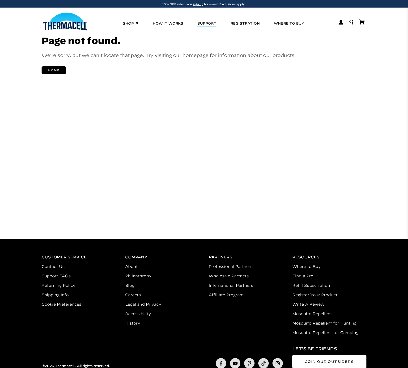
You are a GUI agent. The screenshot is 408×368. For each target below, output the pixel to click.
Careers (133, 295)
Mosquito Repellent (312, 314)
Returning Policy (58, 285)
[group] (204, 4)
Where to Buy (306, 266)
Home (54, 70)
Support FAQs (56, 276)
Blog (129, 285)
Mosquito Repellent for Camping (325, 332)
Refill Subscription (311, 285)
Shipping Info (55, 295)
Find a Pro (302, 276)
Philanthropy (138, 276)
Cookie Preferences (61, 304)
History (132, 323)
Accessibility (138, 314)
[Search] (351, 22)
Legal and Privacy (143, 304)
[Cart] (361, 22)
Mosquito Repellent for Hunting (324, 323)
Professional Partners (230, 266)
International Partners (231, 285)
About (131, 266)
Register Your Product (314, 295)
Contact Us (53, 266)
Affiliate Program (226, 295)
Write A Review (308, 304)
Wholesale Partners (229, 276)
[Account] (341, 22)
